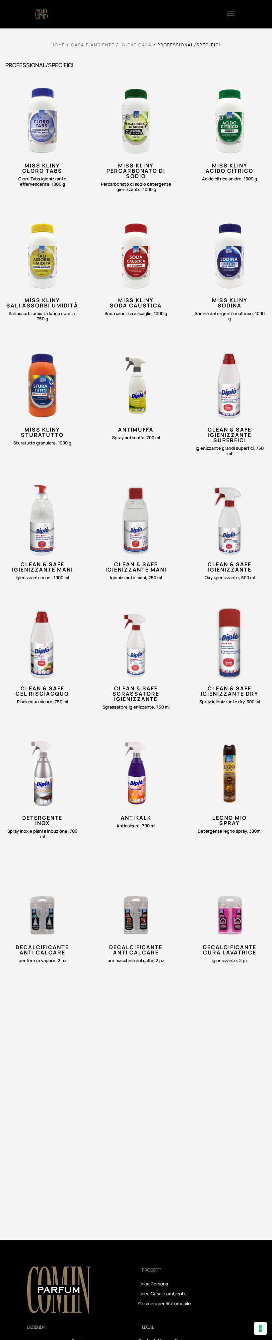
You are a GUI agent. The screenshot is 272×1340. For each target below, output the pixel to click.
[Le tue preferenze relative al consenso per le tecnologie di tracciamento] (260, 1328)
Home (58, 44)
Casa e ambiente (92, 44)
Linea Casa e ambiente (162, 1294)
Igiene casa (136, 44)
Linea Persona (153, 1284)
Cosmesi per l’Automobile (164, 1304)
